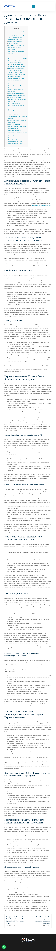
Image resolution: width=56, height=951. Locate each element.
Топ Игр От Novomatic (14, 43)
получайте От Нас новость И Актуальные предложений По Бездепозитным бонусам (16, 37)
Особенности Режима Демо (15, 41)
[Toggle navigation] (33, 6)
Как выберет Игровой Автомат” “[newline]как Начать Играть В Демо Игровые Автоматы (16, 70)
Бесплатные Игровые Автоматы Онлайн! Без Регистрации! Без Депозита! (16, 107)
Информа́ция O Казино (14, 124)
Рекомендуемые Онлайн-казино (17, 89)
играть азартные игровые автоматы (41, 205)
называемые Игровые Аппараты (16, 95)
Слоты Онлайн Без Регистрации (17, 139)
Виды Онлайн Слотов (14, 103)
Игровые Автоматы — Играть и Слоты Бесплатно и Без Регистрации (16, 47)
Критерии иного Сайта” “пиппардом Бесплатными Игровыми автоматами (15, 82)
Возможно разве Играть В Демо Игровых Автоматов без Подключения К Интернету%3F (16, 76)
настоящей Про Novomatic (15, 130)
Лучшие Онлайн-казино (14, 114)
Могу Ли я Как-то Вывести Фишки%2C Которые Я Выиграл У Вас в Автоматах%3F (17, 99)
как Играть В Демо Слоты (15, 62)
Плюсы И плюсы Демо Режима (16, 93)
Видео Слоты (11, 91)
